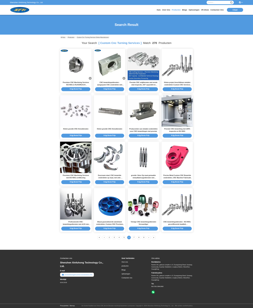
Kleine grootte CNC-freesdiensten (75, 129)
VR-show (205, 10)
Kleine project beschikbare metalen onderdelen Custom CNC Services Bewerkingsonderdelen (177, 85)
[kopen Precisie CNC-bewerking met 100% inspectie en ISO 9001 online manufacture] (177, 111)
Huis (159, 10)
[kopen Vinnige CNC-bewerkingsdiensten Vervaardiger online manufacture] (143, 204)
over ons (166, 10)
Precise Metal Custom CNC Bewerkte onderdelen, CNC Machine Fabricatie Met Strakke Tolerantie (177, 178)
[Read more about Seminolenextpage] (149, 237)
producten (176, 10)
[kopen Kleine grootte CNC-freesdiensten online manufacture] (76, 111)
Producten (71, 37)
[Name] (231, 2)
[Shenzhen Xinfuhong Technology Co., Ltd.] (21, 10)
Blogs (124, 270)
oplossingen (194, 10)
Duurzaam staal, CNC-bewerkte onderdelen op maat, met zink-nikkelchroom (109, 178)
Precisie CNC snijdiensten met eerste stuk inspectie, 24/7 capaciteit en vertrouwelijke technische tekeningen (143, 85)
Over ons (125, 262)
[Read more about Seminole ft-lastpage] (153, 237)
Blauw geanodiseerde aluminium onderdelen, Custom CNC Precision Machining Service (109, 224)
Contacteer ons (127, 278)
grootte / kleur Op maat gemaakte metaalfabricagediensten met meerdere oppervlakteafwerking (143, 178)
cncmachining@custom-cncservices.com (78, 274)
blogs (184, 10)
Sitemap (72, 305)
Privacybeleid (64, 305)
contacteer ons (217, 10)
